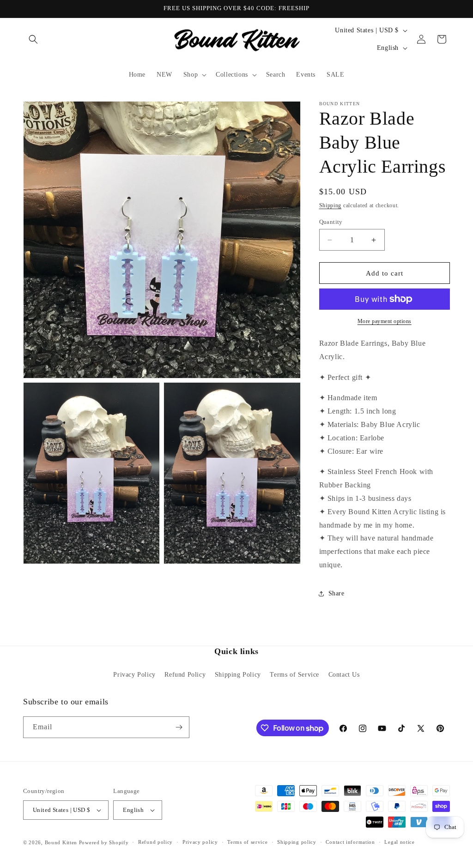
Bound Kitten (62, 842)
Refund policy (155, 842)
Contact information (350, 842)
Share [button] (336, 593)
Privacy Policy (134, 674)
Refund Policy (185, 674)
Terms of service (247, 842)
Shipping (330, 205)
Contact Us (344, 674)
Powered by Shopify (104, 842)
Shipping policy (296, 842)
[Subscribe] (179, 727)
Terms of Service (294, 674)
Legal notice (399, 842)
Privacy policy (200, 842)
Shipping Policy (238, 674)
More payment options (385, 321)
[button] (33, 39)
